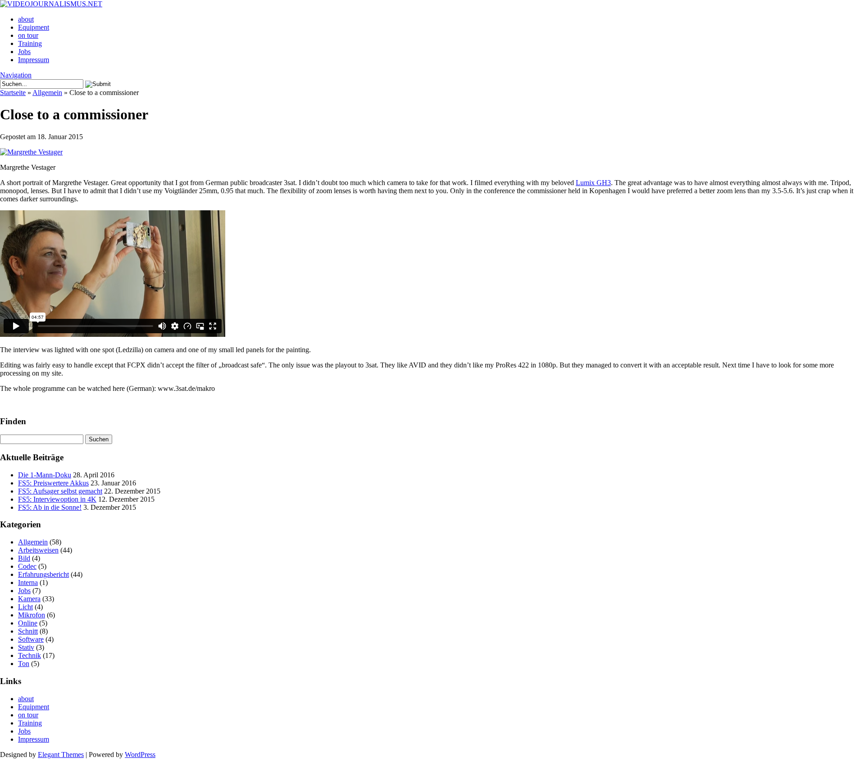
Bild (24, 558)
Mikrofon (31, 615)
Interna (28, 582)
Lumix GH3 (593, 182)
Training (30, 43)
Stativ (26, 647)
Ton (23, 663)
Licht (25, 607)
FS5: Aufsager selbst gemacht (60, 491)
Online (27, 623)
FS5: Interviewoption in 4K (57, 499)
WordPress (140, 754)
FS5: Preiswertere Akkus (53, 483)
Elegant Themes (61, 754)
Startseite (13, 92)
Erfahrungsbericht (43, 574)
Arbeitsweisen (38, 550)
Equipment (33, 27)
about (26, 19)
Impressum (33, 59)
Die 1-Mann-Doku (44, 475)
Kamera (29, 599)
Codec (27, 566)
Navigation (16, 75)
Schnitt (28, 631)
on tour (28, 35)
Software (31, 639)
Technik (29, 655)
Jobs (24, 51)
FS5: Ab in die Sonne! (50, 507)
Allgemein (47, 92)
